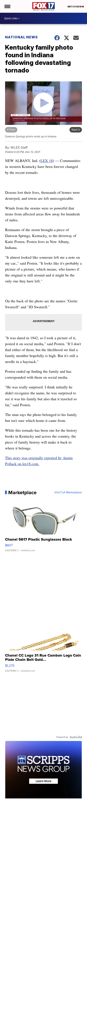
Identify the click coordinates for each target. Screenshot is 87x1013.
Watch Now (74, 6)
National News (21, 37)
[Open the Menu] (7, 6)
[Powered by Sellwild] (76, 737)
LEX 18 (47, 160)
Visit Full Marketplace (68, 492)
